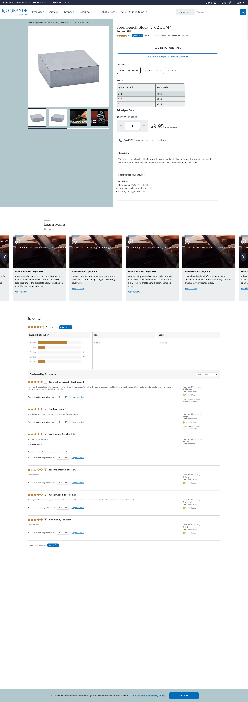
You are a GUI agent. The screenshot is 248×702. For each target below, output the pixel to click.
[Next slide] (243, 257)
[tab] (168, 159)
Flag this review (78, 397)
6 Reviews (138, 35)
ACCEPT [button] (184, 695)
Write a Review (65, 327)
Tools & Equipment (35, 22)
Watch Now (21, 291)
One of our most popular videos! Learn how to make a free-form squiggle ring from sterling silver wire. (94, 279)
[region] (68, 117)
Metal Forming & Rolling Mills (59, 22)
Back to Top (53, 545)
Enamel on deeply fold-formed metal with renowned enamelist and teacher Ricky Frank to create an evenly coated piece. (207, 279)
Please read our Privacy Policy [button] (149, 695)
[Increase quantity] (144, 126)
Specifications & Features (131, 174)
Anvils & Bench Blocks (83, 22)
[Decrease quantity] (121, 126)
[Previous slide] (4, 257)
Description (124, 152)
